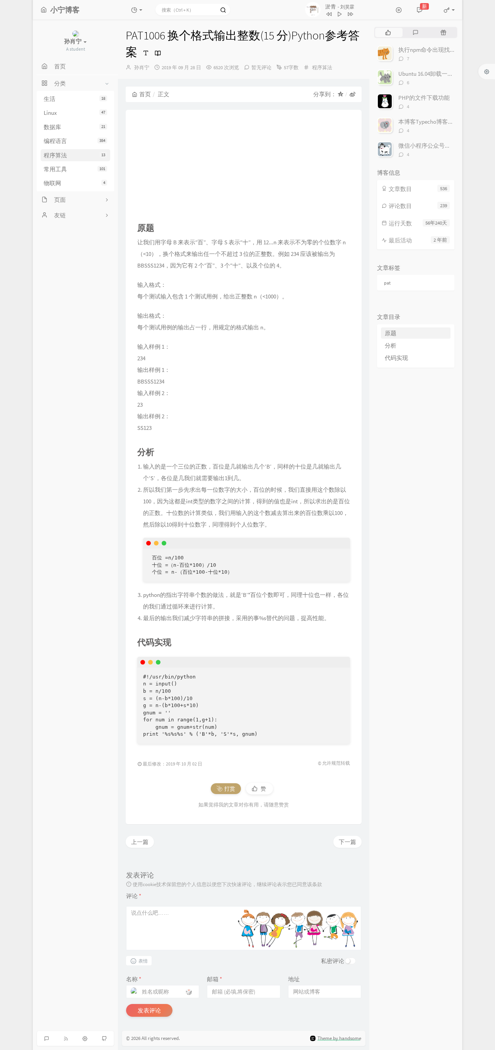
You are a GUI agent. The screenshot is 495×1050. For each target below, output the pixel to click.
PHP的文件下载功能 (424, 97)
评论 (133, 896)
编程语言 (74, 141)
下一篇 (347, 841)
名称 (133, 979)
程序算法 (74, 155)
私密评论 (332, 961)
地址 (294, 979)
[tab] (388, 32)
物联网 (74, 183)
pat (387, 283)
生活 (74, 98)
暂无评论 (261, 67)
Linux (74, 112)
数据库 (74, 127)
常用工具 (74, 169)
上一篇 (139, 841)
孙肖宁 (141, 67)
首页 (145, 94)
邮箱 (214, 979)
